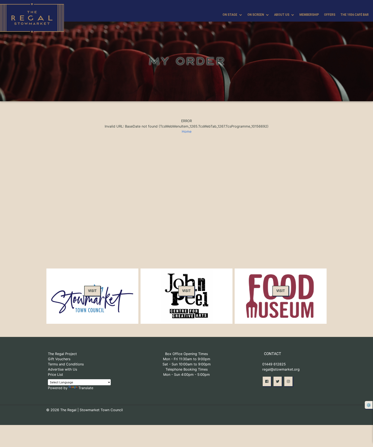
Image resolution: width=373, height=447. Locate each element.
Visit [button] (92, 291)
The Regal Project (62, 354)
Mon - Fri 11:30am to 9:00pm (186, 359)
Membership (309, 14)
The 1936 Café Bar (354, 14)
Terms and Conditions (66, 364)
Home (186, 131)
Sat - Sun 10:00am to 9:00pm (187, 364)
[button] (266, 381)
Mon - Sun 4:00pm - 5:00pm (186, 374)
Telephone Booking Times (187, 369)
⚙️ (368, 405)
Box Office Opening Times (186, 354)
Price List (55, 374)
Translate (85, 388)
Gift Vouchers (59, 359)
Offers (329, 14)
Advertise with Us (62, 369)
